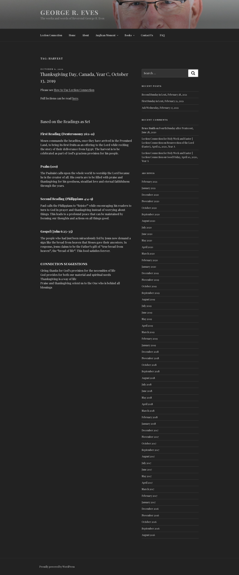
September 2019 (151, 293)
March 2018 (148, 410)
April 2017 (147, 482)
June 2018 (147, 391)
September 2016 (151, 528)
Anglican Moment (105, 35)
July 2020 (147, 227)
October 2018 (149, 365)
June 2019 (147, 312)
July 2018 (147, 384)
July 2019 (147, 306)
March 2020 (148, 253)
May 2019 (147, 319)
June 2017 (147, 469)
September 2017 (150, 450)
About (85, 35)
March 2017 (148, 489)
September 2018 (151, 371)
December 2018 (150, 351)
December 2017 (150, 430)
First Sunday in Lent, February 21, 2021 (163, 101)
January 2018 (149, 423)
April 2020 (147, 247)
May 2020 (147, 240)
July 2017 (146, 463)
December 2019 (150, 273)
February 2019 (150, 338)
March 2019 (148, 332)
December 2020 (150, 194)
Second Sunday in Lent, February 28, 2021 (164, 94)
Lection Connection (51, 35)
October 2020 (149, 208)
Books (128, 35)
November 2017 (150, 436)
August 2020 (148, 220)
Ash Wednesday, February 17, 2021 (160, 107)
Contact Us (147, 35)
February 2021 (149, 181)
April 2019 (147, 325)
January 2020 (149, 266)
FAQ (162, 35)
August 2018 (148, 378)
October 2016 (149, 522)
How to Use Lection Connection (74, 90)
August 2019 (148, 299)
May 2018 (147, 397)
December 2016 (150, 508)
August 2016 (148, 535)
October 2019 (149, 286)
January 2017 (149, 502)
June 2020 (147, 234)
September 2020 (151, 214)
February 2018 (150, 417)
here (75, 98)
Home (72, 35)
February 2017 (149, 495)
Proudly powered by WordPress (57, 566)
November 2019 (150, 279)
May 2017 (147, 476)
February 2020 (150, 260)
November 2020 (150, 201)
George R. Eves (69, 12)
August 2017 (148, 456)
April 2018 (147, 404)
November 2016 (150, 515)
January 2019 (149, 345)
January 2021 (149, 188)
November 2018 (150, 358)
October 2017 (149, 443)
